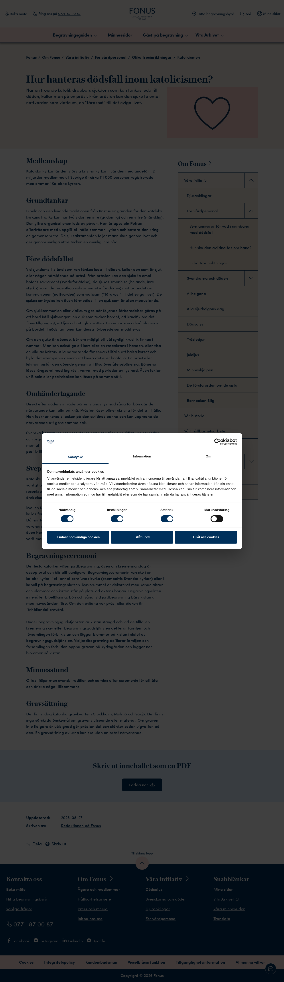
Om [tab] (208, 456)
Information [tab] (142, 456)
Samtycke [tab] (75, 457)
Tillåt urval (142, 537)
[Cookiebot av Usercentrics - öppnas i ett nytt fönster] (217, 441)
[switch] (117, 518)
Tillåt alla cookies (206, 537)
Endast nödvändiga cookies (78, 537)
